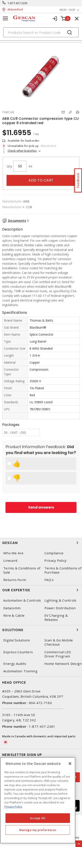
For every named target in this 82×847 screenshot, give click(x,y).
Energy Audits (14, 664)
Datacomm (12, 608)
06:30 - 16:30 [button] (67, 10)
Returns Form (14, 580)
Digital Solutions (16, 640)
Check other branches (22, 151)
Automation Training (20, 671)
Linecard (10, 560)
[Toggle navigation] (5, 18)
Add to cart (41, 180)
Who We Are (13, 553)
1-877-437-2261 (18, 3)
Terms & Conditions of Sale (21, 570)
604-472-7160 (40, 703)
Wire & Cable (13, 615)
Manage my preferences (37, 830)
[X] (70, 763)
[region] (37, 800)
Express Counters (18, 652)
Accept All (37, 818)
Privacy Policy (13, 806)
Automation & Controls (22, 600)
